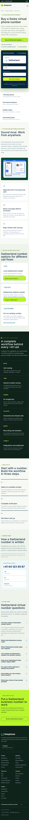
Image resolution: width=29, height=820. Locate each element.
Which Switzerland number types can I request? (12, 647)
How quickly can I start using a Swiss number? (11, 674)
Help (27, 1)
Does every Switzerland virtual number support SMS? (11, 661)
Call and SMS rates (5, 780)
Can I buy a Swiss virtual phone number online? (11, 623)
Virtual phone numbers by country (9, 804)
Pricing (2, 767)
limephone (9, 734)
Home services (19, 767)
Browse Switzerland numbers (14, 719)
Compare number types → (12, 299)
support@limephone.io (15, 812)
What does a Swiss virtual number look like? (12, 680)
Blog (2, 773)
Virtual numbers (8, 10)
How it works (4, 778)
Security (17, 780)
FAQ (2, 775)
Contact (17, 778)
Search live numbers (14, 79)
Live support (4, 789)
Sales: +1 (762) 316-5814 (6, 1)
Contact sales (4, 791)
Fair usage (3, 798)
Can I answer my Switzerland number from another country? (11, 654)
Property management (20, 765)
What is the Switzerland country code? (11, 641)
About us (17, 775)
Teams (17, 762)
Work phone (4, 758)
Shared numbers (19, 760)
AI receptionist (4, 765)
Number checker (5, 782)
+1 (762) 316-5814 (5, 812)
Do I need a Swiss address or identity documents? (10, 667)
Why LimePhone (19, 773)
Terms (2, 795)
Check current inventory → (12, 278)
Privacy (3, 793)
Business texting (5, 762)
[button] (27, 5)
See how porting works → (9, 322)
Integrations (18, 782)
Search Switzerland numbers (14, 40)
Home (2, 10)
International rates (5, 814)
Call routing (18, 758)
